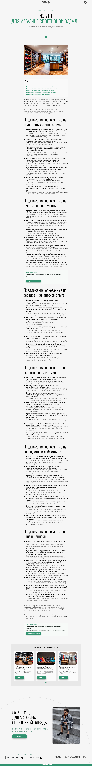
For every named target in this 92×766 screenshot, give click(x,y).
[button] (45, 682)
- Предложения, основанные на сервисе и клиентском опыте (41, 88)
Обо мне (58, 757)
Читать (19, 678)
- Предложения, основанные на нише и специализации (39, 86)
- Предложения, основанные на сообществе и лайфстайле (40, 92)
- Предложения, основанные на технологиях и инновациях (40, 83)
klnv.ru (42, 764)
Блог (44, 10)
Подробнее (19, 736)
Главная (39, 10)
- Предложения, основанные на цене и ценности (37, 94)
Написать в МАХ (34, 757)
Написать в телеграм (14, 757)
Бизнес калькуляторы (72, 757)
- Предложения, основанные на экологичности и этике (39, 90)
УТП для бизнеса (50, 10)
